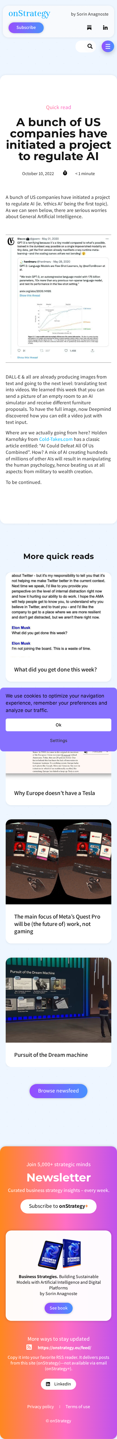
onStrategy (29, 13)
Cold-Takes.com (56, 439)
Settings (58, 740)
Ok (58, 725)
